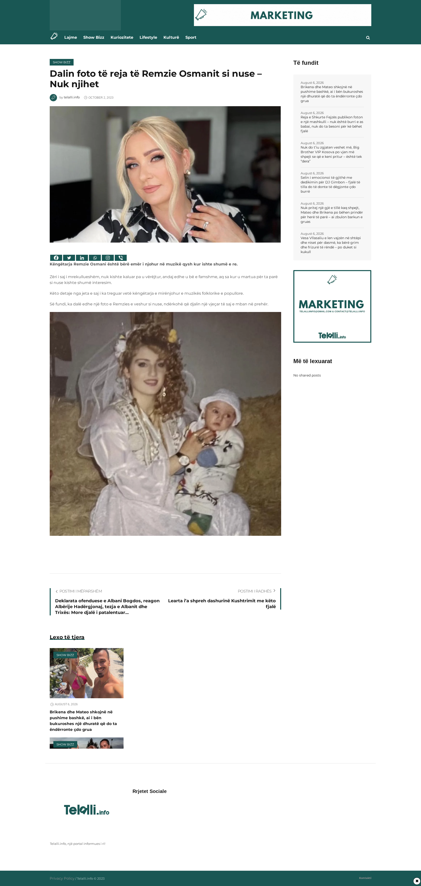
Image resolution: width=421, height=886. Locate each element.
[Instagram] (108, 258)
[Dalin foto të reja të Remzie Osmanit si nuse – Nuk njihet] (165, 174)
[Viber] (121, 258)
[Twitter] (69, 258)
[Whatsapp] (95, 258)
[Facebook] (56, 258)
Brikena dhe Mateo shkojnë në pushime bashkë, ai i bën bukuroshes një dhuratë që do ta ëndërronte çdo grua (332, 94)
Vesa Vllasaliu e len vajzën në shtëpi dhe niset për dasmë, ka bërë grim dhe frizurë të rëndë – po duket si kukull (331, 245)
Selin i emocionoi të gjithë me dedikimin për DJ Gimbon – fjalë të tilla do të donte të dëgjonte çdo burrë (330, 184)
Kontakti (365, 878)
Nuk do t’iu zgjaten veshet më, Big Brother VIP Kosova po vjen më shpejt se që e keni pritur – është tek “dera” (331, 154)
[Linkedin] (82, 258)
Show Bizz (61, 62)
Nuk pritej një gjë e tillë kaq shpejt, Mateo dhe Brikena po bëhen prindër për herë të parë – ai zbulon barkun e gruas (332, 215)
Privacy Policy (62, 878)
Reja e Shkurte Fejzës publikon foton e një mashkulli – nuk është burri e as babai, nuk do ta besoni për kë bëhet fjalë (332, 124)
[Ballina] (55, 37)
